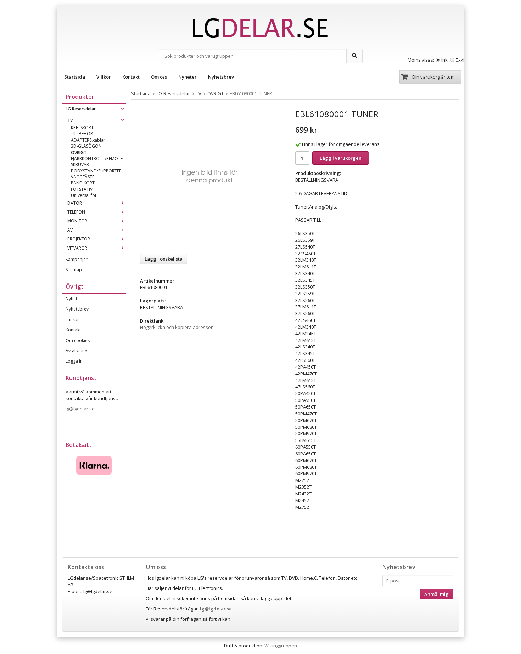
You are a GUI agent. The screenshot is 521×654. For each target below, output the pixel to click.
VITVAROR (77, 248)
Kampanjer (77, 259)
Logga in (74, 361)
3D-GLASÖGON (86, 146)
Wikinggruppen (280, 645)
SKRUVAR (80, 164)
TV (70, 120)
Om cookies (78, 340)
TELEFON (76, 212)
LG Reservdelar (81, 109)
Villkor (103, 77)
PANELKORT (83, 183)
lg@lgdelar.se (81, 408)
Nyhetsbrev (221, 77)
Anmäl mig (436, 594)
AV (70, 230)
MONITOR (77, 221)
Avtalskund (77, 351)
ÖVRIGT (78, 152)
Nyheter (187, 77)
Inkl (445, 60)
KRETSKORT (82, 128)
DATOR (74, 203)
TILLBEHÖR (82, 134)
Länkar (72, 320)
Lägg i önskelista (164, 259)
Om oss (159, 77)
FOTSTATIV (82, 189)
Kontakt (131, 77)
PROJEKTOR (78, 239)
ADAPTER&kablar (88, 140)
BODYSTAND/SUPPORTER (96, 171)
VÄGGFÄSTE (82, 177)
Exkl (460, 60)
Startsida (74, 77)
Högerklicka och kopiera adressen (177, 327)
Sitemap (74, 270)
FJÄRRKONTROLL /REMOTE (97, 158)
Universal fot (83, 195)
